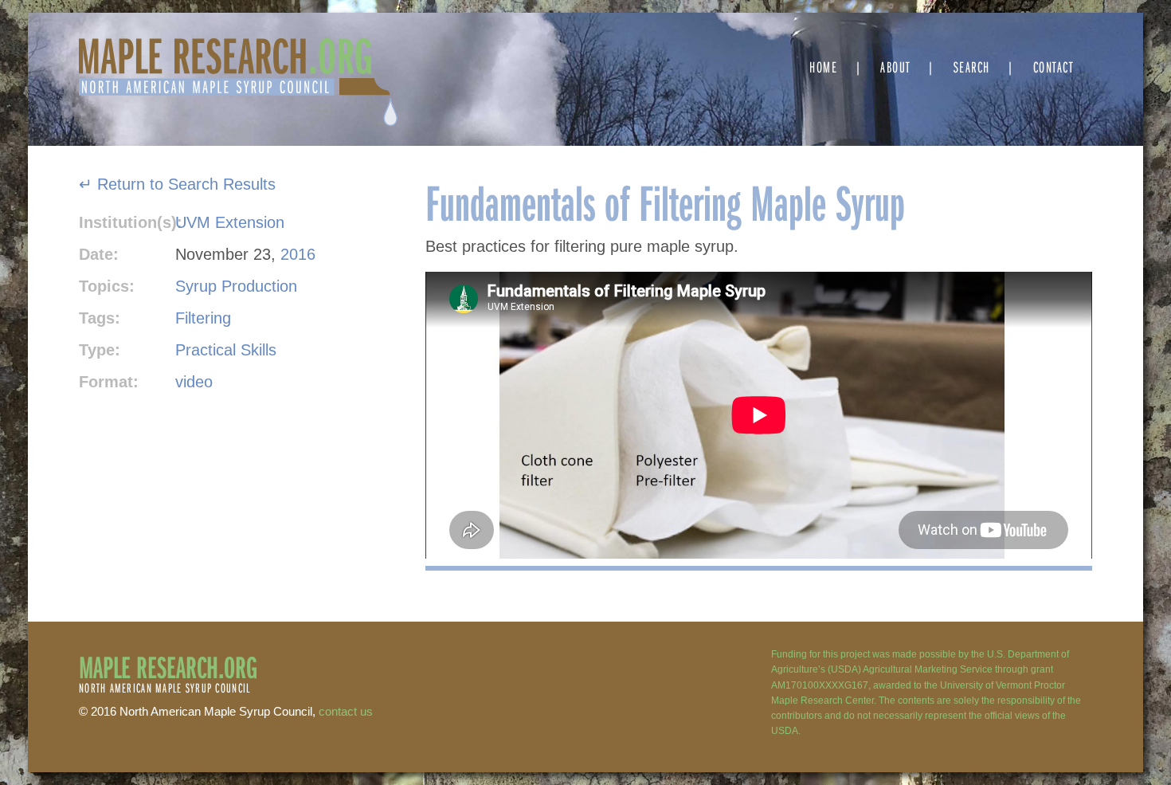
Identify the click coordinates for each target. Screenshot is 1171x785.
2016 (297, 254)
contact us (346, 711)
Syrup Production (236, 286)
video (194, 382)
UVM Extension (229, 222)
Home (823, 67)
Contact (1053, 67)
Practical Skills (225, 350)
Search (972, 67)
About (895, 67)
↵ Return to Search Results (177, 184)
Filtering (203, 318)
